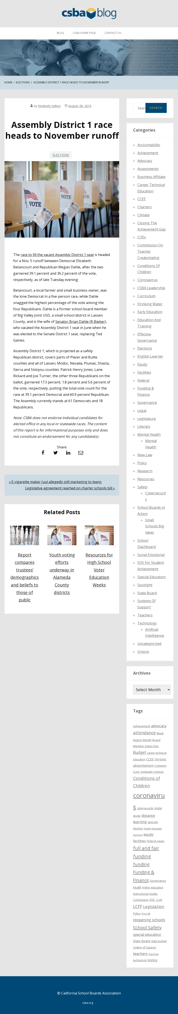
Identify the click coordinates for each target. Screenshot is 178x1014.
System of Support (144, 947)
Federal (143, 380)
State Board (147, 593)
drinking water (150, 304)
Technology (147, 623)
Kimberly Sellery (49, 106)
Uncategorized (149, 643)
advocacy (158, 725)
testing (152, 960)
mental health (149, 434)
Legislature (146, 418)
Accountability (148, 144)
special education (147, 934)
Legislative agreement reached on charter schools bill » (70, 488)
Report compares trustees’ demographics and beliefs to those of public (24, 577)
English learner (150, 356)
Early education (149, 311)
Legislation (153, 906)
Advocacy (144, 160)
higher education (152, 887)
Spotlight (144, 585)
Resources (145, 479)
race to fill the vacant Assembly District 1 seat (57, 254)
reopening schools (149, 919)
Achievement (147, 152)
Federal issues (155, 841)
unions (143, 651)
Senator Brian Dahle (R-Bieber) (80, 321)
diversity (153, 822)
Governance (147, 402)
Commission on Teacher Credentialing (150, 251)
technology (140, 960)
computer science (152, 772)
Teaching (153, 954)
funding (141, 864)
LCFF (137, 906)
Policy (142, 463)
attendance (144, 733)
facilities (144, 372)
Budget (139, 752)
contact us (113, 33)
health (137, 887)
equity (142, 364)
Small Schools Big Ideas (154, 526)
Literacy (143, 426)
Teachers (145, 615)
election (138, 828)
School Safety (147, 927)
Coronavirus (147, 279)
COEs (141, 237)
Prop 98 (146, 913)
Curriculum (146, 296)
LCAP (159, 900)
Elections (61, 155)
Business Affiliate (151, 176)
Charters (144, 207)
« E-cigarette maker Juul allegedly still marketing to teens (55, 481)
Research (144, 471)
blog (60, 33)
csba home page (84, 33)
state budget (159, 941)
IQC (152, 899)
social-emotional (151, 554)
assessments (148, 168)
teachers (140, 953)
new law (144, 455)
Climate (143, 215)
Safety (142, 487)
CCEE (141, 199)
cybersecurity (145, 808)
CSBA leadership (151, 288)
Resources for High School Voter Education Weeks (99, 570)
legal (141, 410)
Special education (151, 577)
